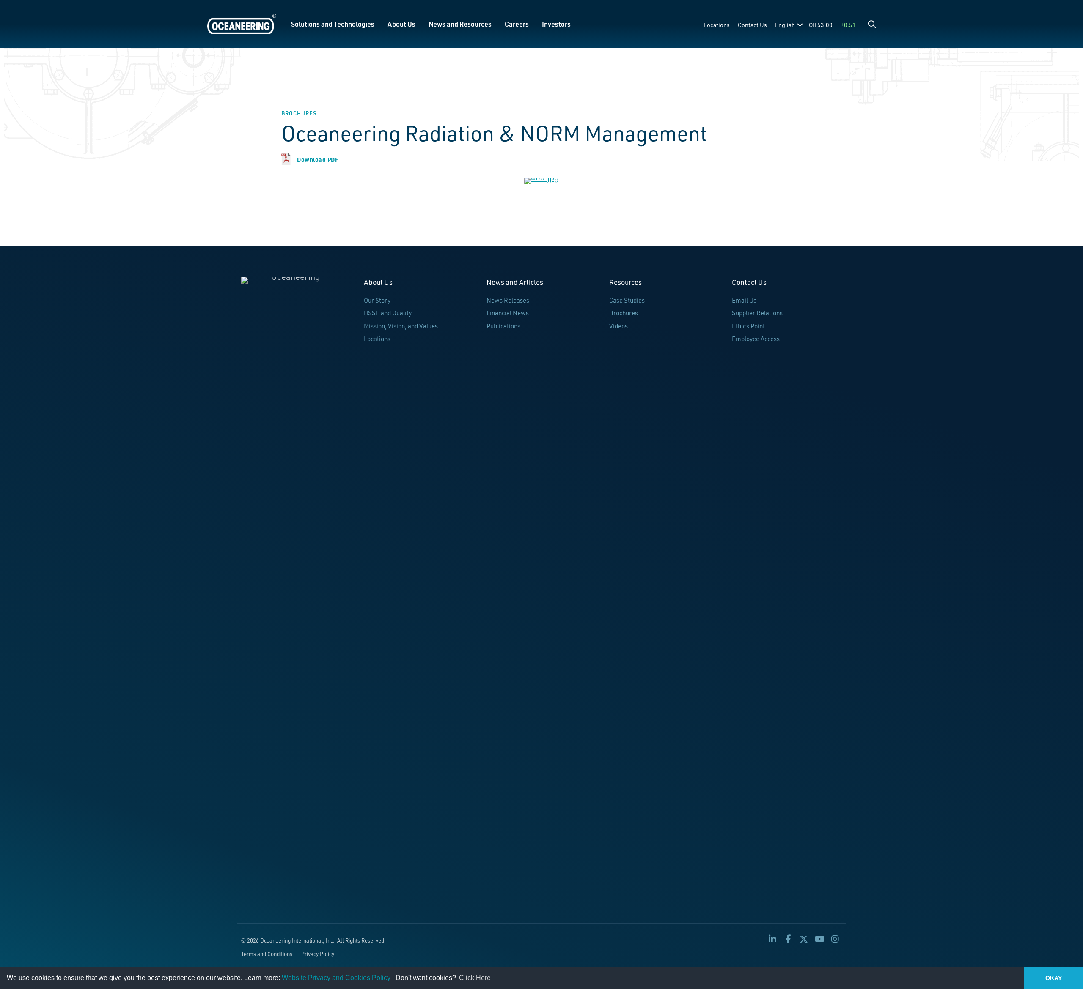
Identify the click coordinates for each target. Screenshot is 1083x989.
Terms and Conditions (266, 954)
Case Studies (627, 300)
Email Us (744, 300)
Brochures (623, 313)
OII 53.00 (821, 24)
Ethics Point (748, 326)
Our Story (377, 300)
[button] (872, 24)
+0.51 (848, 24)
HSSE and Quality (388, 313)
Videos (618, 326)
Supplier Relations (757, 313)
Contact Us (752, 24)
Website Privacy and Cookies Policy (336, 977)
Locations (717, 24)
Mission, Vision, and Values (401, 326)
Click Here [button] (475, 977)
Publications (503, 326)
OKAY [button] (1053, 978)
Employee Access (756, 339)
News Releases (508, 300)
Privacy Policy (317, 954)
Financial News (508, 313)
